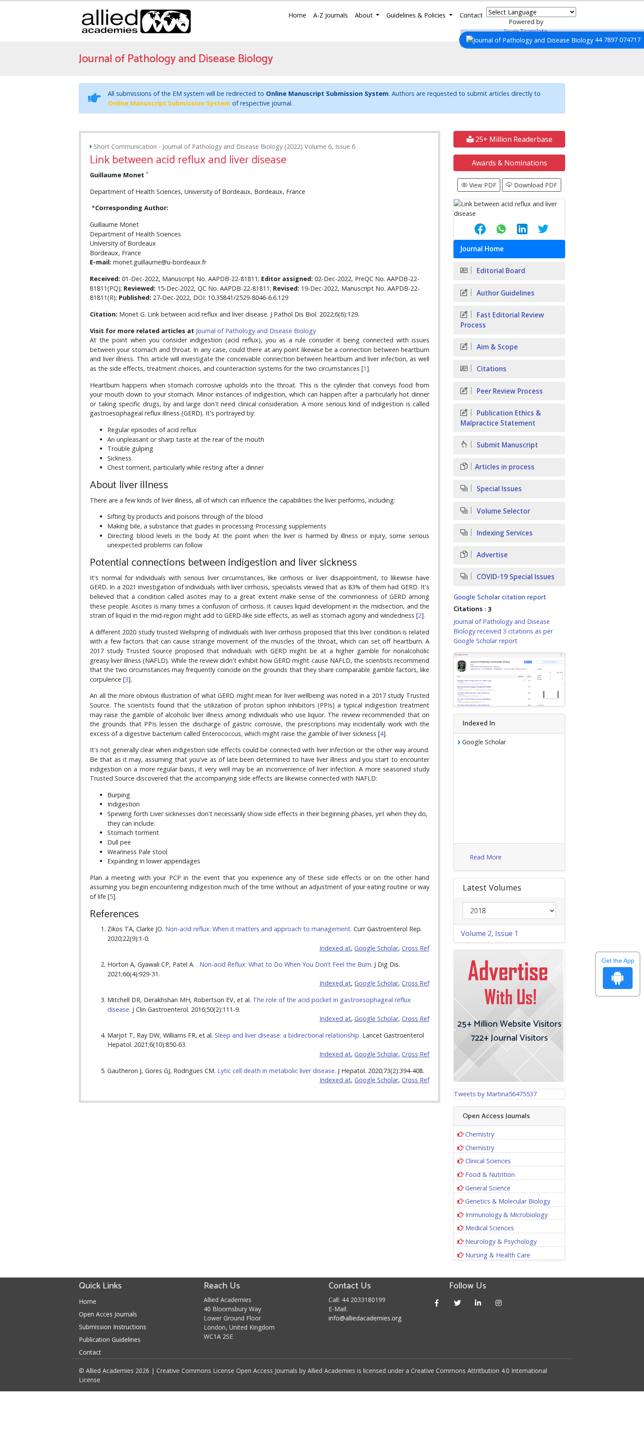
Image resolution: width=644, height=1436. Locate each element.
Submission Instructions (112, 1327)
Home (297, 15)
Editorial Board (500, 270)
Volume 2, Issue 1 (489, 933)
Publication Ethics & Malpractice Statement (500, 418)
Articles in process (504, 467)
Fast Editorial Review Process (502, 320)
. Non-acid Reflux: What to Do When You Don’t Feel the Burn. (285, 964)
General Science (487, 1188)
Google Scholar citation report (499, 597)
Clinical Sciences (488, 1161)
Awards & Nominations (509, 163)
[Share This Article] (473, 228)
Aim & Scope (496, 347)
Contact (471, 15)
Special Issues (498, 488)
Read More (486, 857)
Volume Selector (502, 511)
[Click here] (509, 679)
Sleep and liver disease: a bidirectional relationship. (288, 1035)
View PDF (481, 185)
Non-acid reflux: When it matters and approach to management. (259, 929)
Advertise (491, 555)
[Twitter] (457, 1302)
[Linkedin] (478, 1302)
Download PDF (534, 185)
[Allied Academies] (136, 21)
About (365, 15)
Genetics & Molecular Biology (507, 1201)
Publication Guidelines (110, 1339)
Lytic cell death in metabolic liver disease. (277, 1070)
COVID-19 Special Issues (515, 576)
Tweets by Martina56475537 (495, 1094)
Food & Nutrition (490, 1174)
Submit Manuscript (506, 445)
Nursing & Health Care (497, 1255)
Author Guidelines (504, 293)
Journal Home (482, 248)
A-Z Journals (330, 15)
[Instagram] (498, 1302)
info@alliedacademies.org (365, 1318)
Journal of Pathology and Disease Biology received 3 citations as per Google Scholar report (503, 630)
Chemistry (479, 1134)
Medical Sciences (489, 1228)
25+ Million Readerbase (513, 139)
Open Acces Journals (108, 1314)
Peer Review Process (509, 391)
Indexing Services (504, 533)
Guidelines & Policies (416, 15)
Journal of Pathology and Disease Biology (256, 331)
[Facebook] (437, 1302)
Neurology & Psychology (501, 1241)
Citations (490, 368)
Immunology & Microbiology (506, 1215)
